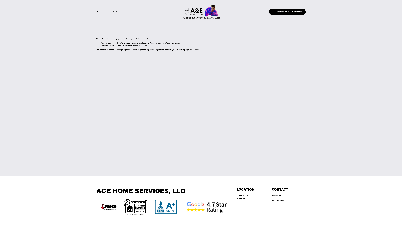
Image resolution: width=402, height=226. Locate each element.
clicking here (131, 50)
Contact (113, 12)
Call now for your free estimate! (287, 12)
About (98, 12)
